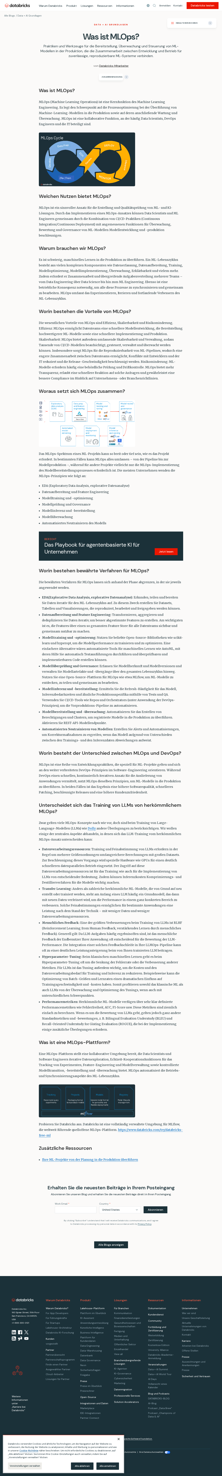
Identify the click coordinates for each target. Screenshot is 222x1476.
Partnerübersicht (55, 1354)
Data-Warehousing (91, 1350)
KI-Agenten (120, 1368)
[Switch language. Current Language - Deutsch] (148, 5)
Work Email (62, 1203)
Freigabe (85, 1374)
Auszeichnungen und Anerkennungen (193, 1363)
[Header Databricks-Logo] (17, 5)
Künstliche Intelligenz (92, 1327)
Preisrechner (87, 1390)
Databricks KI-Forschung (60, 1332)
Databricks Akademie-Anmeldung (161, 1356)
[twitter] (26, 1332)
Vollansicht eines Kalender (157, 1385)
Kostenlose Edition (158, 1345)
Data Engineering (90, 1345)
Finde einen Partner (57, 1364)
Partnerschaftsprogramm (60, 1359)
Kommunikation (123, 1313)
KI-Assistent (87, 1318)
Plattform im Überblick (93, 1313)
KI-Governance (122, 1373)
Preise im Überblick (91, 1386)
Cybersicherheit (123, 1378)
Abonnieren (155, 1210)
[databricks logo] (23, 1300)
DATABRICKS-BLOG (158, 1398)
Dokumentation (157, 1308)
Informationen (125, 6)
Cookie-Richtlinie (28, 1450)
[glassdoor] (20, 1338)
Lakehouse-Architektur (59, 1327)
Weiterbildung (156, 1335)
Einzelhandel (121, 1349)
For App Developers (57, 1313)
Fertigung (119, 1331)
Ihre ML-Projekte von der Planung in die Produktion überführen (90, 1160)
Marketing (119, 1383)
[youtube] (26, 1338)
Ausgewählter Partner (58, 1369)
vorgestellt (52, 1343)
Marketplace (87, 1408)
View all (118, 1354)
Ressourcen (104, 6)
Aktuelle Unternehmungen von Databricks (194, 1326)
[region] (63, 1454)
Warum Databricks (50, 6)
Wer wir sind (189, 1313)
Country (104, 1203)
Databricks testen (202, 5)
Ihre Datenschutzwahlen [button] (151, 1452)
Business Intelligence (92, 1332)
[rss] (14, 1338)
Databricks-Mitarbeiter (114, 66)
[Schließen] (118, 1439)
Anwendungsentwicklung (94, 1322)
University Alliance (158, 1349)
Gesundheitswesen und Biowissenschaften (127, 1324)
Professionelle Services (127, 1395)
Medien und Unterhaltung (121, 1337)
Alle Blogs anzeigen (111, 1245)
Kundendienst (156, 1314)
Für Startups (53, 1322)
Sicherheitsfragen (90, 1370)
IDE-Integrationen (90, 1413)
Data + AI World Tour (160, 1374)
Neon (83, 1365)
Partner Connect (89, 1417)
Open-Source (88, 1397)
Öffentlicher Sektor (125, 1344)
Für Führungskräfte (56, 1318)
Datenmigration (123, 1389)
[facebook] (20, 1332)
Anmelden (165, 5)
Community (155, 1320)
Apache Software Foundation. (137, 1438)
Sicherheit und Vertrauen (196, 1376)
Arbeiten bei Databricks (195, 1345)
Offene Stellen (190, 1350)
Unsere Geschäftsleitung (196, 1318)
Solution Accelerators (126, 1402)
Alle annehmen (108, 1466)
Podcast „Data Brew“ (160, 1408)
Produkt (71, 6)
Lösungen (87, 6)
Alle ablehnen (82, 1466)
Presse (185, 1370)
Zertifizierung (155, 1340)
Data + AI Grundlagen (30, 15)
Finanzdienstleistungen (127, 1318)
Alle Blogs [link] (9, 15)
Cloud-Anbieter (55, 1374)
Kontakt (177, 5)
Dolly (92, 828)
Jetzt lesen (166, 551)
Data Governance (90, 1360)
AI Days (152, 1379)
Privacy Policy (144, 1224)
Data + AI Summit (158, 1369)
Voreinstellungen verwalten (25, 1465)
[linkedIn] (14, 1332)
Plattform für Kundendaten (88, 1339)
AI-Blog (152, 1403)
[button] (154, 5)
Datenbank (86, 1355)
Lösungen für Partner (58, 1379)
